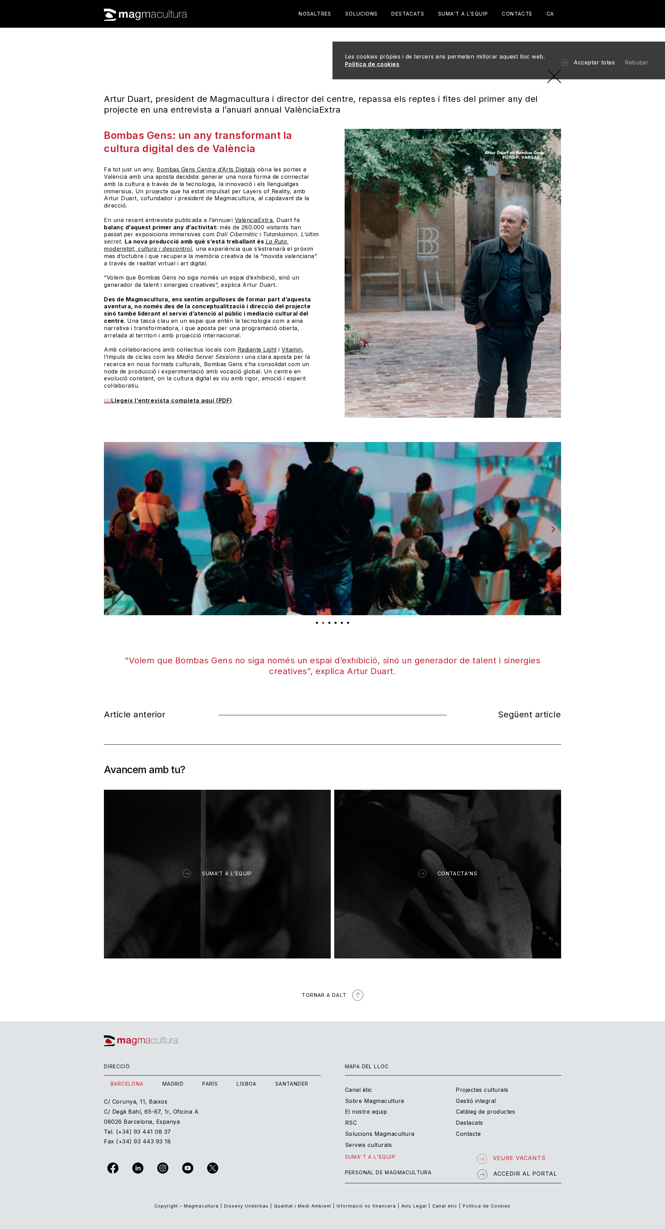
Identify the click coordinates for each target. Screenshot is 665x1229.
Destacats (407, 14)
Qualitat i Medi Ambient (302, 1206)
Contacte (517, 14)
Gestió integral (476, 1100)
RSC (351, 1122)
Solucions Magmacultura (380, 1133)
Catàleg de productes (485, 1111)
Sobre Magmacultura (374, 1100)
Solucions (361, 14)
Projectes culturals (482, 1089)
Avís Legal (414, 1206)
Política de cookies (372, 64)
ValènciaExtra (254, 219)
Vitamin (292, 349)
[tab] (127, 1084)
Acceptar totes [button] (594, 62)
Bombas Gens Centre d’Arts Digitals (206, 169)
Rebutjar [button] (636, 62)
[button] (111, 529)
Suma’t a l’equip (463, 14)
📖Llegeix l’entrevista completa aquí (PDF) (168, 400)
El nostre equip (366, 1111)
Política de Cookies (487, 1206)
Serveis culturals (368, 1144)
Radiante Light (257, 349)
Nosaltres (315, 14)
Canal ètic (358, 1089)
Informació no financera (366, 1206)
